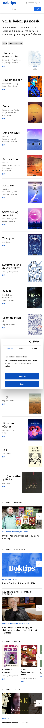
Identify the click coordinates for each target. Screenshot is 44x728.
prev (5, 516)
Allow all (22, 376)
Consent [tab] (9, 348)
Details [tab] (22, 348)
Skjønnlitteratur (15, 43)
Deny (22, 384)
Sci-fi (5, 43)
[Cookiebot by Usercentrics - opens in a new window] (30, 342)
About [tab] (34, 348)
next (39, 516)
